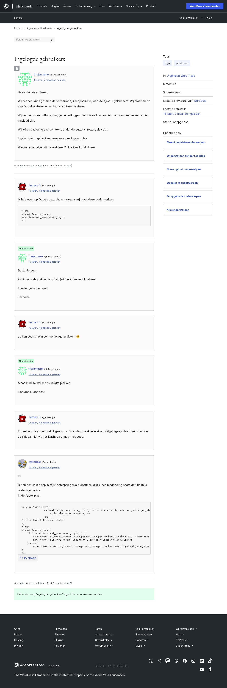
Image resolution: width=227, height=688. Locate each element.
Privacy (18, 645)
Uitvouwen (29, 558)
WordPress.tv (104, 645)
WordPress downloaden (205, 6)
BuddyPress (184, 645)
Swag (140, 645)
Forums (18, 17)
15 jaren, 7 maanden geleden (50, 80)
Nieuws (18, 634)
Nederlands (54, 665)
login (168, 63)
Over (17, 628)
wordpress (182, 63)
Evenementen (143, 634)
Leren (98, 628)
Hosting (18, 639)
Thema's (60, 634)
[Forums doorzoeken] (52, 39)
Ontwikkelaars (103, 639)
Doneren (142, 639)
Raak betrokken (144, 628)
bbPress (182, 639)
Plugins (59, 639)
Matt (180, 634)
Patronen (60, 645)
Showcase (61, 628)
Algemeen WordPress (39, 28)
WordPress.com (186, 628)
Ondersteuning (104, 634)
